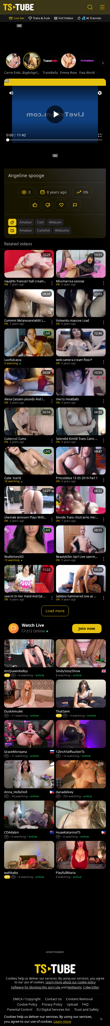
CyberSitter (91, 987)
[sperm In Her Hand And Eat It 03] (29, 583)
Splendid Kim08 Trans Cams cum (76, 438)
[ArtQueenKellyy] (29, 658)
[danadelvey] (81, 779)
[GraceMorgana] (29, 739)
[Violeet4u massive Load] (81, 308)
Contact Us (53, 999)
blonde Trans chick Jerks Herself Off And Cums (76, 517)
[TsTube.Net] (18, 7)
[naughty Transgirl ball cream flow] (29, 268)
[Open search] (90, 7)
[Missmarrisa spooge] (81, 268)
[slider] (55, 140)
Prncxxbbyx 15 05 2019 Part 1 (77, 478)
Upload (72, 1004)
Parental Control (19, 1009)
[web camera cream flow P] (81, 347)
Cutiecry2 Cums (15, 438)
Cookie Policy (27, 1004)
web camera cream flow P (74, 359)
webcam (55, 222)
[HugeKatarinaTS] (81, 820)
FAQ (85, 1004)
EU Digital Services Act (53, 1009)
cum (40, 222)
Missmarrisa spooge (70, 281)
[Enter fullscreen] (100, 135)
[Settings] (100, 93)
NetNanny (74, 987)
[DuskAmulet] (29, 699)
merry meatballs (67, 399)
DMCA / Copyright (27, 999)
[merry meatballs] (81, 386)
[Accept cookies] (101, 1019)
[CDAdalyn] (29, 820)
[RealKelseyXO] (29, 544)
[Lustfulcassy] (29, 347)
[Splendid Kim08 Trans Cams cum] (81, 426)
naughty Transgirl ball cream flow (25, 281)
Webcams (62, 230)
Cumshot (43, 230)
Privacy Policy (52, 1004)
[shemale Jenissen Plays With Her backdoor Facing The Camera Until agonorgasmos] (29, 504)
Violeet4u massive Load (72, 320)
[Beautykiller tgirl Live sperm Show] (81, 544)
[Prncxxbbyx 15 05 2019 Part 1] (81, 465)
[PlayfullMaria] (81, 860)
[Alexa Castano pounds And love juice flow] (29, 386)
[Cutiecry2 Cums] (29, 426)
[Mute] (11, 93)
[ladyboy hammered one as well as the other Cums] (81, 583)
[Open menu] (102, 7)
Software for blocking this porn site (36, 987)
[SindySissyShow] (81, 658)
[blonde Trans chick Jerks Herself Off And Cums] (81, 504)
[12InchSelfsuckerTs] (81, 739)
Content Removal (79, 999)
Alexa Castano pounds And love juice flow (25, 399)
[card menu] (52, 283)
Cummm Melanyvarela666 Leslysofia (24, 320)
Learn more (62, 1021)
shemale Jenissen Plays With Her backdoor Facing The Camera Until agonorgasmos (25, 517)
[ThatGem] (81, 699)
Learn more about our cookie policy (71, 982)
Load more (55, 610)
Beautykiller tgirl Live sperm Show (76, 556)
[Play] (55, 114)
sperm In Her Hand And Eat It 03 (24, 596)
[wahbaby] (29, 860)
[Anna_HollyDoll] (29, 779)
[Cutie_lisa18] (29, 465)
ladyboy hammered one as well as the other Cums (77, 596)
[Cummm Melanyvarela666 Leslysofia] (29, 308)
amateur (25, 222)
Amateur (25, 230)
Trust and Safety (86, 1009)
